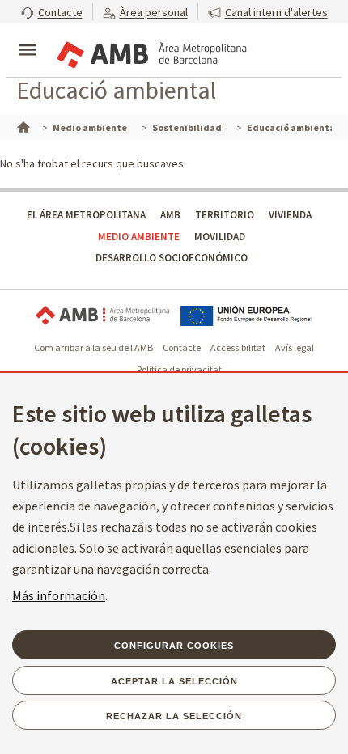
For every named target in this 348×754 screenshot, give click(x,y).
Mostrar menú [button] (27, 36)
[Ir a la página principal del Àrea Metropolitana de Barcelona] (150, 52)
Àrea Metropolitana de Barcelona (102, 316)
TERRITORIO (224, 215)
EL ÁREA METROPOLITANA (86, 215)
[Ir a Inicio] (22, 125)
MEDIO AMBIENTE (139, 237)
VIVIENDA (290, 215)
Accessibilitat (237, 347)
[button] (52, 11)
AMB (170, 215)
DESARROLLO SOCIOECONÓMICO (171, 258)
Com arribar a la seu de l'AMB (93, 347)
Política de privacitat (179, 369)
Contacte (182, 347)
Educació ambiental (116, 89)
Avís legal (294, 347)
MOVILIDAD (219, 237)
